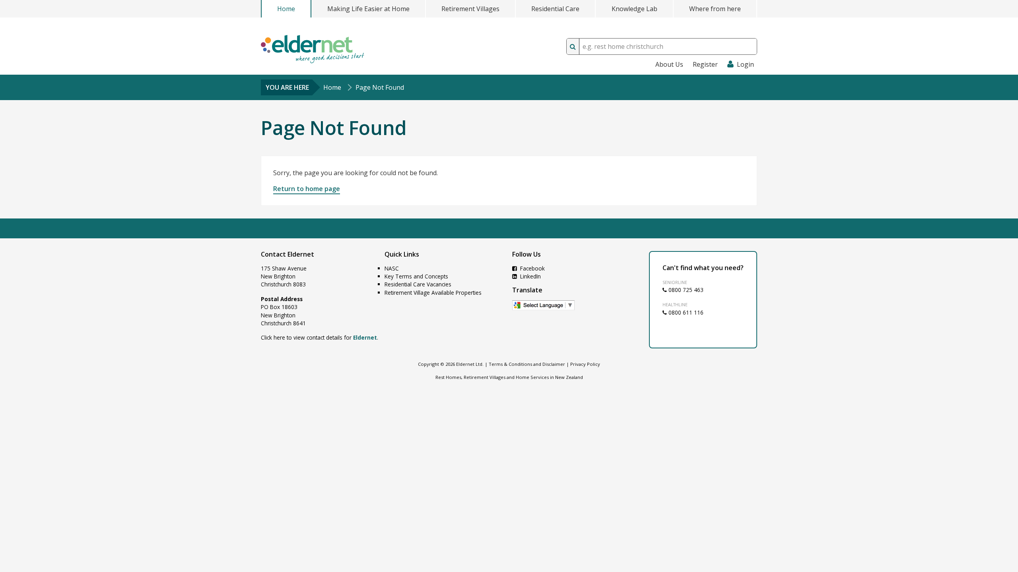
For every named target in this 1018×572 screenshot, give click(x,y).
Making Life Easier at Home (368, 8)
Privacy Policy (585, 364)
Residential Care (555, 8)
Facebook (532, 268)
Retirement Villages (470, 8)
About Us (669, 64)
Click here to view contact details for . (319, 337)
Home (286, 8)
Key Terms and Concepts (416, 276)
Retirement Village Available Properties (433, 292)
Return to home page (306, 188)
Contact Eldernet (287, 254)
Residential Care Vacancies (418, 284)
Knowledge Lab (634, 8)
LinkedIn (530, 276)
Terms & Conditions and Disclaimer (527, 364)
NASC (392, 268)
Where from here (715, 8)
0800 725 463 (685, 290)
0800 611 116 (685, 312)
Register (705, 64)
